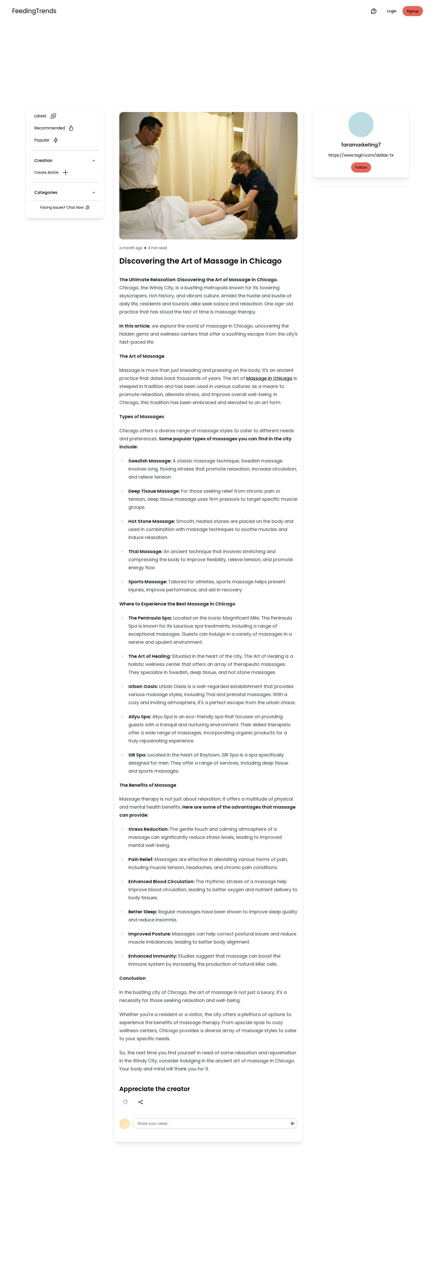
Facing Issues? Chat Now (62, 207)
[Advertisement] (217, 63)
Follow (361, 167)
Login (391, 11)
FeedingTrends (34, 11)
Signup (413, 11)
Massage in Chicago (269, 378)
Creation (43, 160)
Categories (45, 192)
